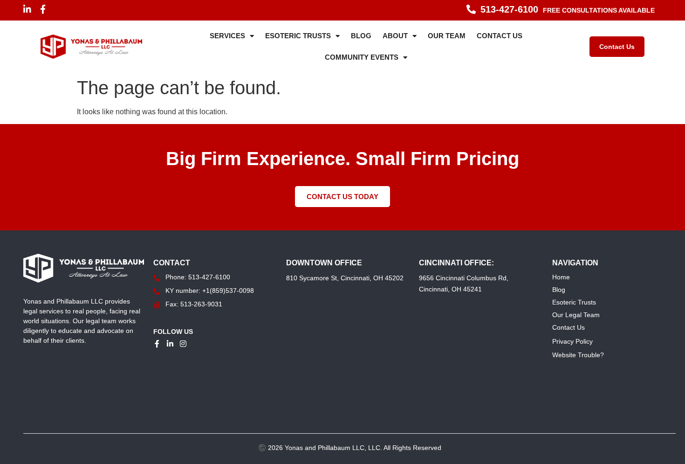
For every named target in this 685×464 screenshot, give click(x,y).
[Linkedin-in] (27, 9)
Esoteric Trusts (298, 36)
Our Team (447, 36)
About (395, 36)
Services (227, 36)
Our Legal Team (576, 315)
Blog (361, 36)
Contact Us (499, 36)
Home (561, 277)
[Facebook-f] (43, 9)
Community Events (361, 57)
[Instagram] (183, 343)
